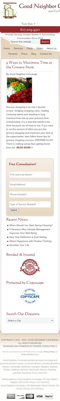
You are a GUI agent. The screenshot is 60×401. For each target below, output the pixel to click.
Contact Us (46, 53)
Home (7, 48)
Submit (13, 210)
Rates (40, 48)
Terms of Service (27, 354)
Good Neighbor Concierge (30, 10)
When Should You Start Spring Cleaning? (31, 225)
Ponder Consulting (44, 346)
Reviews (12, 53)
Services (18, 48)
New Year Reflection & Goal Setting (28, 237)
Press (24, 53)
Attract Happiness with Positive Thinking (31, 241)
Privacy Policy (49, 352)
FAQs (30, 48)
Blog (33, 53)
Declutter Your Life (19, 245)
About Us (51, 48)
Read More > (24, 147)
